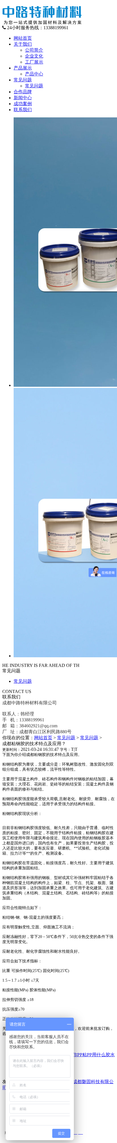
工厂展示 (34, 62)
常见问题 (34, 85)
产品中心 (34, 73)
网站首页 (43, 737)
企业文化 (34, 56)
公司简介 (34, 50)
